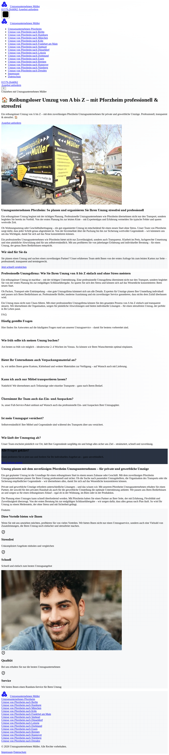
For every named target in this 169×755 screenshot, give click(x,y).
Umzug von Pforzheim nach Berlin (26, 31)
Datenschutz (14, 76)
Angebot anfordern (28, 9)
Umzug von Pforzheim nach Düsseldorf (28, 49)
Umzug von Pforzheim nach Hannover (28, 64)
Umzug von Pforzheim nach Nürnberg (28, 67)
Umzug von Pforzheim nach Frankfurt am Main (33, 43)
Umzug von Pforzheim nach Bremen (27, 61)
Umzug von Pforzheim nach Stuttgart (27, 46)
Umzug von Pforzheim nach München (28, 37)
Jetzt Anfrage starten (11, 462)
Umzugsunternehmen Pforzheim (25, 28)
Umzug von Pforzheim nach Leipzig (27, 52)
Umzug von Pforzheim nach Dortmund (28, 55)
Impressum (13, 73)
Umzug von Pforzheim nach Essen (26, 58)
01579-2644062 (9, 9)
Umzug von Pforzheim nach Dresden (27, 70)
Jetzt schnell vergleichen (14, 267)
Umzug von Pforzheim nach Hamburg (28, 34)
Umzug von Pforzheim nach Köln (25, 40)
